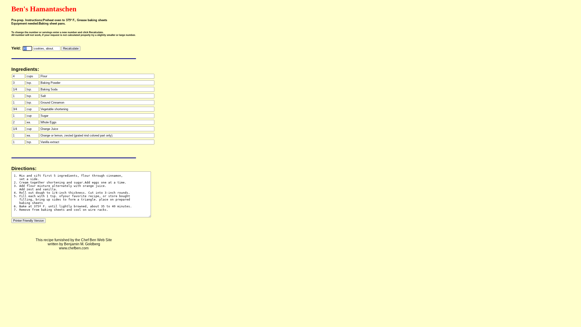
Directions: (24, 168)
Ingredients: (25, 69)
